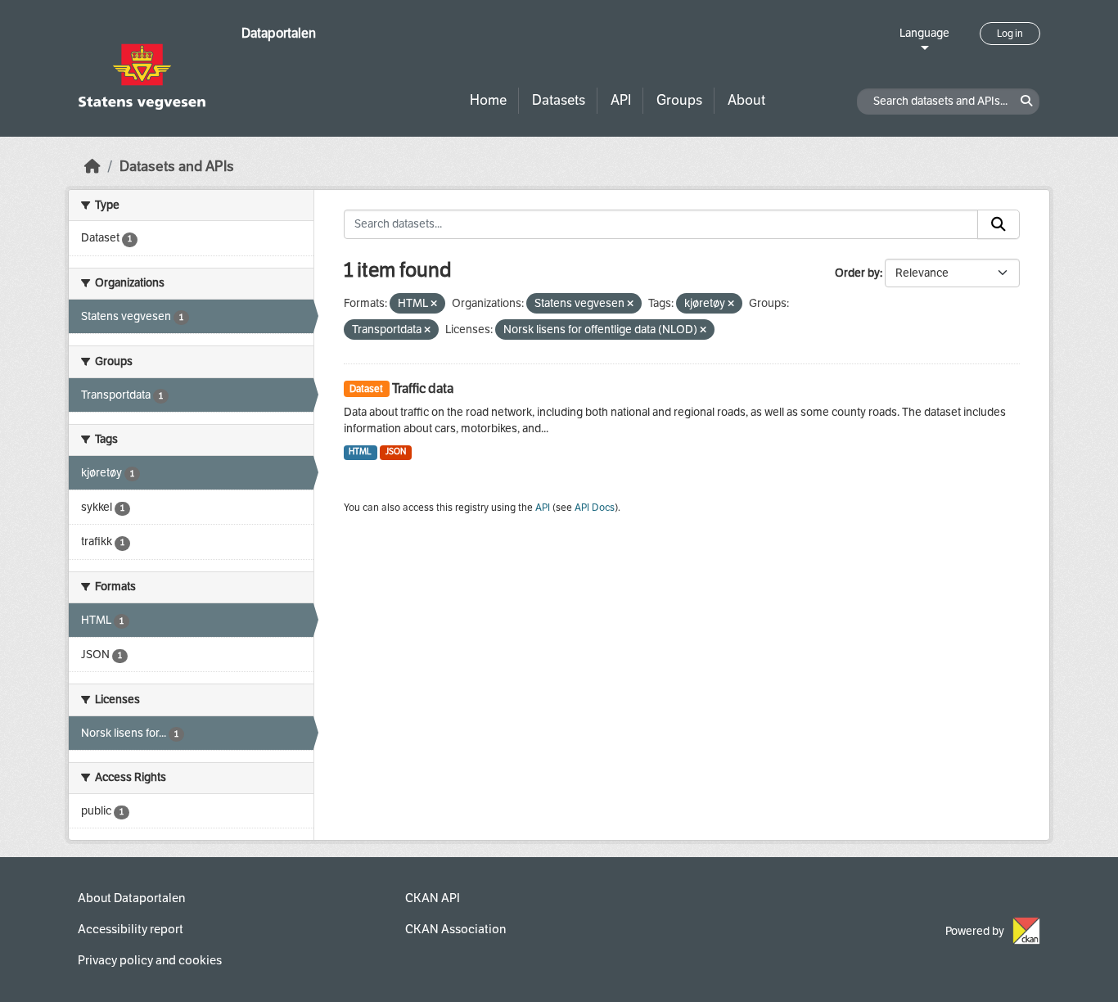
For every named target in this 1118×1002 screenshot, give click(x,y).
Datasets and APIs (176, 166)
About (746, 100)
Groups (679, 100)
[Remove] (434, 304)
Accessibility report (130, 929)
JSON (395, 451)
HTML (360, 451)
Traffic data (422, 388)
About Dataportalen (131, 898)
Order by (857, 273)
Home (488, 100)
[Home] (92, 166)
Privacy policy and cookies (150, 960)
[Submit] (998, 224)
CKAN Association (455, 929)
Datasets (558, 100)
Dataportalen (278, 33)
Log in (1010, 33)
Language (924, 33)
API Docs (595, 507)
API (621, 100)
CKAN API (432, 898)
